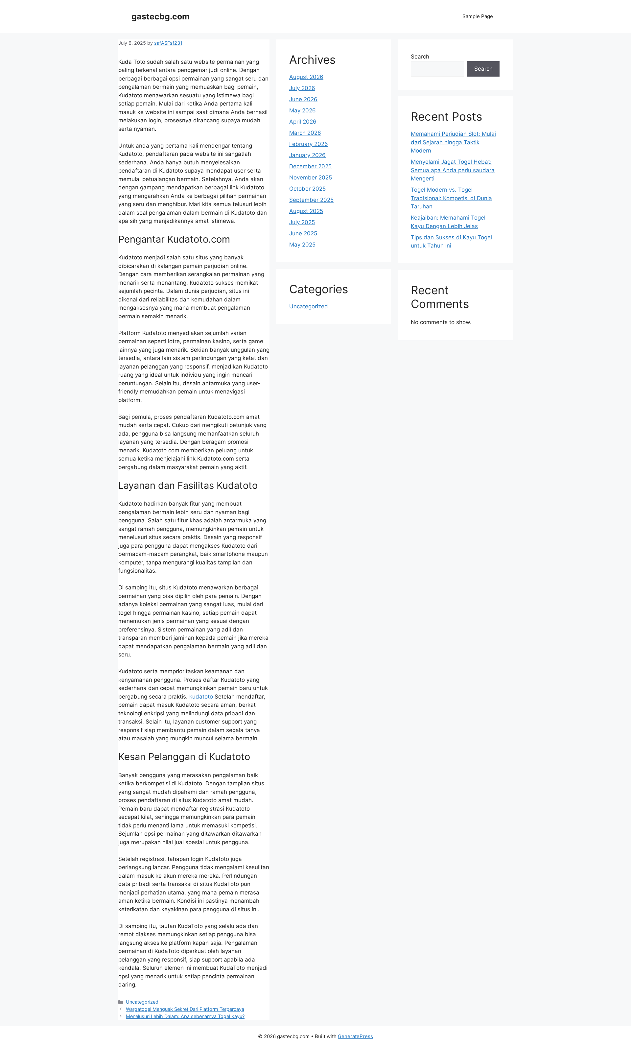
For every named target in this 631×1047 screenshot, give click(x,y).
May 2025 (302, 244)
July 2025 (302, 222)
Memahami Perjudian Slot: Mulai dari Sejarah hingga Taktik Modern (453, 142)
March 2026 (305, 133)
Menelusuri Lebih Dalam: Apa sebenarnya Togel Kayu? (185, 1016)
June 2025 (303, 233)
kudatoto (201, 696)
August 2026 (306, 77)
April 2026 (302, 121)
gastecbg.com (160, 16)
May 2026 (302, 110)
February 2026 (308, 144)
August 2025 (306, 211)
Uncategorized (142, 1002)
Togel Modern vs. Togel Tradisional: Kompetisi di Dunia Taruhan (451, 198)
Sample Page (477, 16)
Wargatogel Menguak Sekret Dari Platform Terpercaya (185, 1009)
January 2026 (307, 155)
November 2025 (310, 177)
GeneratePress (355, 1036)
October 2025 (307, 188)
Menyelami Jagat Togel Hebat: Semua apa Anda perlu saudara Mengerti (453, 170)
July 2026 (302, 88)
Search (420, 56)
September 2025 (311, 200)
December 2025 (310, 166)
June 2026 (303, 99)
